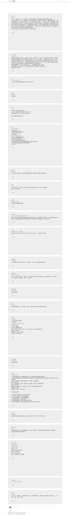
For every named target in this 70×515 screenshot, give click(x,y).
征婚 (12, 185)
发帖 (62, 1)
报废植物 (13, 94)
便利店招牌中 (14, 319)
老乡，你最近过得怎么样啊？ (17, 481)
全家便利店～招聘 (14, 444)
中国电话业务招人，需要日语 (17, 231)
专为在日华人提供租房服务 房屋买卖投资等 (19, 215)
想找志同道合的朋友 (15, 201)
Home (14, 1)
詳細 (13, 32)
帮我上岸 (13, 304)
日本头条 (9, 1)
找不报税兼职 (14, 260)
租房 (12, 428)
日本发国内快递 (14, 375)
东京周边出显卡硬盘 (15, 80)
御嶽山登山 (13, 171)
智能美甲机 (13, 414)
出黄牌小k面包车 (14, 128)
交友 (12, 108)
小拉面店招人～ (14, 56)
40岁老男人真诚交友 (15, 274)
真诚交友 (13, 494)
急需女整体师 (14, 290)
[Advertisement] (35, 6)
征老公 (12, 17)
